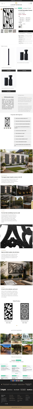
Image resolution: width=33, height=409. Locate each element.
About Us (19, 395)
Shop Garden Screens (12, 400)
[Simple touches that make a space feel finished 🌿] (16, 339)
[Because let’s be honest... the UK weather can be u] (16, 349)
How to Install (11, 395)
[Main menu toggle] (2, 3)
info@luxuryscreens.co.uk (28, 384)
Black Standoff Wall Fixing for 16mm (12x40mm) (8, 88)
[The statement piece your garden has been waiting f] (5, 339)
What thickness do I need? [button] (20, 133)
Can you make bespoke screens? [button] (21, 141)
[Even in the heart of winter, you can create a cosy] (27, 349)
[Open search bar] (4, 3)
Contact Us (27, 395)
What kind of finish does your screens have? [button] (23, 121)
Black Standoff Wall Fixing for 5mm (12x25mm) (23, 62)
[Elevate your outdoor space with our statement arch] (27, 339)
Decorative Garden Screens (3, 6)
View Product (9, 70)
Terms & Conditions (20, 398)
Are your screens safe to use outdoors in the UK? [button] (22, 145)
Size (19, 16)
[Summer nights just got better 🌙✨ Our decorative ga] (5, 349)
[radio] (22, 18)
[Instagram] (5, 403)
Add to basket (25, 31)
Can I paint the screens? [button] (20, 136)
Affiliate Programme (12, 398)
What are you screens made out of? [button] (22, 118)
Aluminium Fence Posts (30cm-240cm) (6, 67)
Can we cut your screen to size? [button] (21, 130)
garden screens (29, 97)
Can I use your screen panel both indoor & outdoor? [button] (21, 127)
